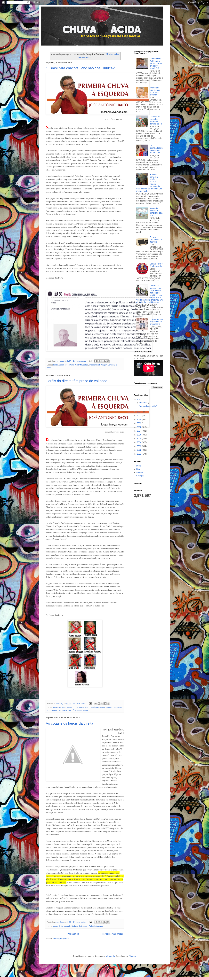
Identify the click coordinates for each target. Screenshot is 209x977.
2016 (139, 435)
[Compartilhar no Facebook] (104, 361)
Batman (61, 707)
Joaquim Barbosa (108, 365)
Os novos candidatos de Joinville (156, 239)
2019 (139, 423)
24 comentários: (79, 703)
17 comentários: (79, 361)
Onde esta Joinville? (148, 406)
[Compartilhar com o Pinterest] (108, 361)
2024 (139, 412)
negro (85, 926)
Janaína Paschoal (97, 707)
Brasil (61, 365)
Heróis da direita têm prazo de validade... (78, 381)
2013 (139, 446)
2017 (139, 431)
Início (138, 466)
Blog (138, 469)
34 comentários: (79, 922)
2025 (139, 399)
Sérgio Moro (76, 710)
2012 (139, 450)
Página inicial (73, 934)
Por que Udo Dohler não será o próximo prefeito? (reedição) (156, 63)
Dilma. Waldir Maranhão (78, 365)
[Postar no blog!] (98, 361)
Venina (85, 710)
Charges (140, 476)
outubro (142, 403)
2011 (139, 454)
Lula (80, 926)
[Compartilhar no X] (101, 361)
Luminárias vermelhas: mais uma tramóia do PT (156, 120)
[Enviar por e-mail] (95, 361)
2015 (139, 438)
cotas (55, 926)
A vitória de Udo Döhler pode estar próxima (155, 91)
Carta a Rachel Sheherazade (156, 265)
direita (61, 926)
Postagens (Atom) (61, 939)
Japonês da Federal (113, 707)
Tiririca (49, 368)
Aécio (55, 707)
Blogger (132, 956)
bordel (55, 365)
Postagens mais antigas (112, 934)
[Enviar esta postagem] (90, 361)
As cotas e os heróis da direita (69, 723)
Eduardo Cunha (71, 707)
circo (66, 365)
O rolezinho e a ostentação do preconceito (156, 321)
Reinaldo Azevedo (96, 926)
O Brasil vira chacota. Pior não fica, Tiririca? (80, 68)
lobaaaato (110, 956)
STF (117, 365)
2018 (139, 427)
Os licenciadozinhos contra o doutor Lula (156, 149)
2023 (139, 416)
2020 (139, 419)
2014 (139, 442)
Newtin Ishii (66, 710)
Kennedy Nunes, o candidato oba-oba (156, 212)
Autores (139, 472)
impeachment (94, 365)
